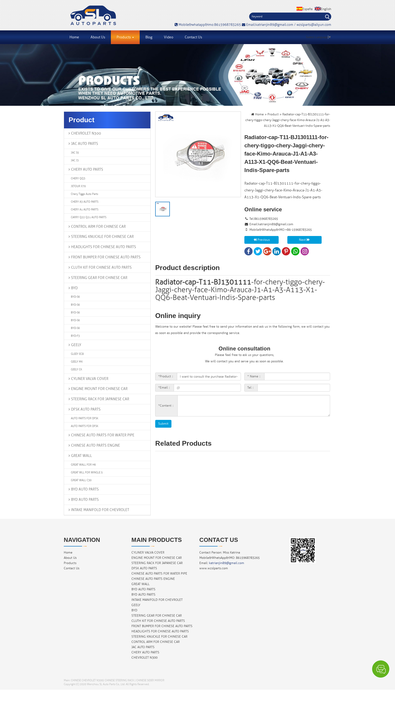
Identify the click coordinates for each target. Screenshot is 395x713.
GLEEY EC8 (77, 354)
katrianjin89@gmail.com (275, 224)
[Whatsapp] (295, 252)
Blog (148, 37)
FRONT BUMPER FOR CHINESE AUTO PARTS (106, 257)
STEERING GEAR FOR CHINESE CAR (99, 278)
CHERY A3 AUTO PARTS (84, 202)
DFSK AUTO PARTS (86, 409)
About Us (98, 37)
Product (273, 114)
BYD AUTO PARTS (85, 489)
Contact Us (193, 37)
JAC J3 (75, 160)
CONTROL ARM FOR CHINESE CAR (98, 226)
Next (303, 240)
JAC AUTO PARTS (84, 143)
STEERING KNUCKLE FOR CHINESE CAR (102, 236)
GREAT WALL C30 (81, 480)
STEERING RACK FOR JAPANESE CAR (100, 399)
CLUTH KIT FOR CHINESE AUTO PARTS (101, 267)
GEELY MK (77, 361)
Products (124, 37)
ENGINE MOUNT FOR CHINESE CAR (99, 389)
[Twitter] (258, 252)
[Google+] (267, 252)
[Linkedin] (276, 252)
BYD (74, 288)
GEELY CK (76, 369)
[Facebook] (248, 252)
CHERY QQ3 (78, 178)
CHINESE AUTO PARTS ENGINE (95, 445)
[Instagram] (305, 252)
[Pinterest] (286, 252)
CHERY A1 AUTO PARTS (84, 209)
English (326, 9)
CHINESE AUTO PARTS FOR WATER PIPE (102, 435)
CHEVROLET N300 (86, 133)
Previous (263, 240)
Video (168, 37)
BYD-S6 (75, 297)
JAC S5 (75, 152)
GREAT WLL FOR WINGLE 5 (87, 472)
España (307, 9)
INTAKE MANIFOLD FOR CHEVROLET (100, 510)
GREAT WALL (81, 455)
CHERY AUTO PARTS (87, 169)
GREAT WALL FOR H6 (83, 464)
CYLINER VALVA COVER (89, 378)
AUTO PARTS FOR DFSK (84, 418)
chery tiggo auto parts (84, 194)
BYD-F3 (75, 336)
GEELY (76, 345)
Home (74, 37)
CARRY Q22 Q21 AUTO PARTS (88, 217)
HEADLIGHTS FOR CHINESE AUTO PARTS (103, 247)
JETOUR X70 (78, 186)
